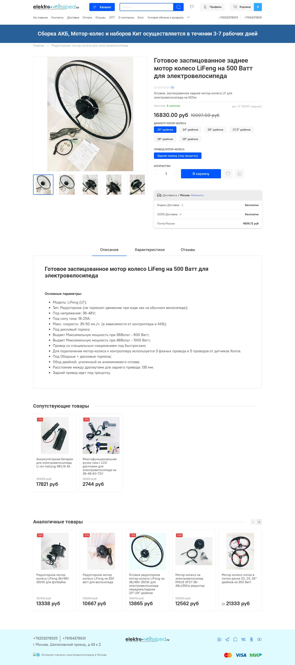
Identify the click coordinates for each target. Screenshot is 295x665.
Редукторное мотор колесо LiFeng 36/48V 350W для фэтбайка (52, 578)
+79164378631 (253, 17)
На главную (40, 17)
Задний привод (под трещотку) (177, 155)
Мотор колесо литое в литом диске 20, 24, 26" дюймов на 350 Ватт (239, 578)
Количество (162, 166)
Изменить (197, 195)
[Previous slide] (39, 114)
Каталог (105, 7)
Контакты (57, 17)
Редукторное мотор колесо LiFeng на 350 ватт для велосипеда (98, 578)
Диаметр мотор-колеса (170, 123)
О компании (126, 17)
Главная (38, 45)
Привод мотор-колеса (169, 149)
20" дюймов (165, 129)
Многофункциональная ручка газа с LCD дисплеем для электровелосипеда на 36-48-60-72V (100, 466)
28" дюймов (165, 139)
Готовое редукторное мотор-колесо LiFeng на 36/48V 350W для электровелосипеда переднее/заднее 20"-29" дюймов (146, 584)
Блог (141, 17)
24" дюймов (190, 129)
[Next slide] (141, 114)
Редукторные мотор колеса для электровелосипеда (89, 45)
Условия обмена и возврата (165, 17)
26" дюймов (215, 129)
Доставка (73, 17)
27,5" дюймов (241, 129)
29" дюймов (190, 139)
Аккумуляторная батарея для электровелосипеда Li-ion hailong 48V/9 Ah (54, 462)
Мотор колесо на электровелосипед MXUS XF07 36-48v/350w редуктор (189, 580)
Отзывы (101, 17)
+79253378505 (228, 17)
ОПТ (112, 17)
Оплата (87, 17)
